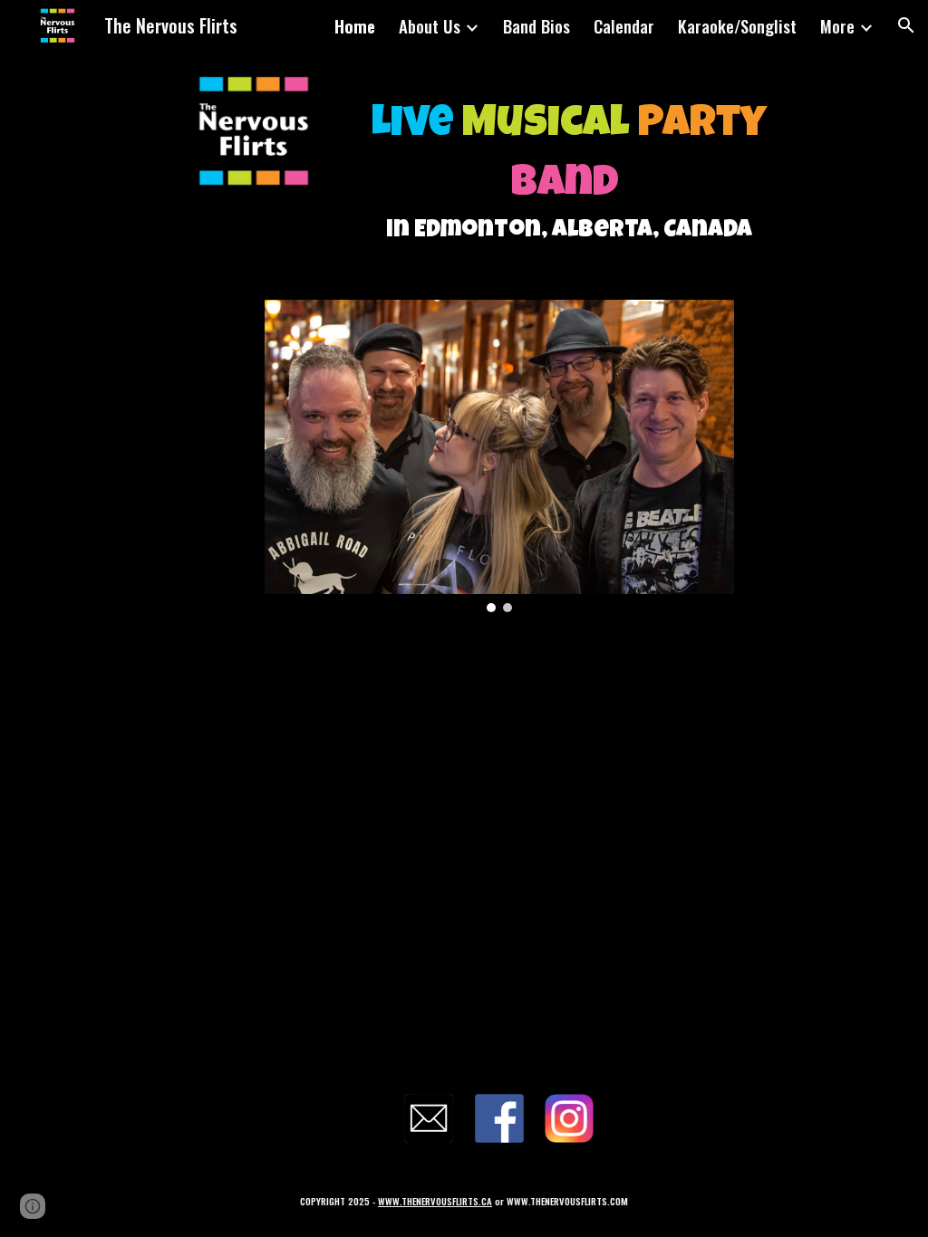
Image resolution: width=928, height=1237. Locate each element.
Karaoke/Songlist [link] (737, 26)
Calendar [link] (624, 26)
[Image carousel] (499, 456)
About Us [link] (429, 26)
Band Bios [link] (536, 26)
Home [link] (354, 26)
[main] (569, 164)
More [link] (837, 26)
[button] (906, 25)
